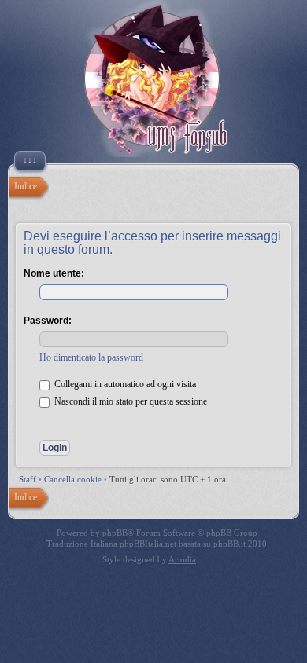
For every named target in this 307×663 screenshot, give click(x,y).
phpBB (115, 532)
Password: (48, 320)
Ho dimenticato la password (91, 357)
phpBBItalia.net (148, 543)
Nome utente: (54, 273)
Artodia (182, 559)
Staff (27, 479)
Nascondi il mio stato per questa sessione (129, 401)
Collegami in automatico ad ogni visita (124, 384)
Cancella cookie (73, 479)
